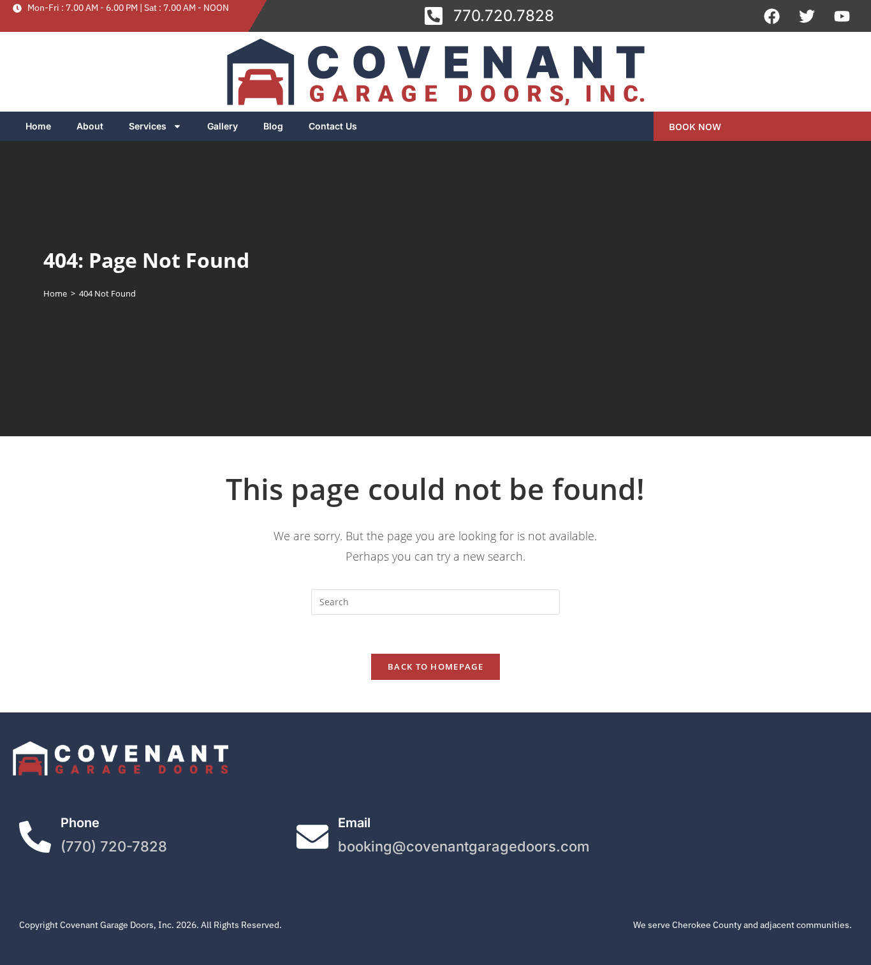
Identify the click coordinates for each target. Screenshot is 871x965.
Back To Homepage (435, 666)
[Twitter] (807, 16)
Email (354, 822)
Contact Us (333, 126)
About (90, 126)
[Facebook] (772, 16)
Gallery (222, 126)
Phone (80, 822)
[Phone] (35, 837)
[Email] (312, 837)
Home (38, 126)
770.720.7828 (503, 15)
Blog (273, 126)
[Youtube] (842, 16)
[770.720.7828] (433, 16)
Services (147, 126)
